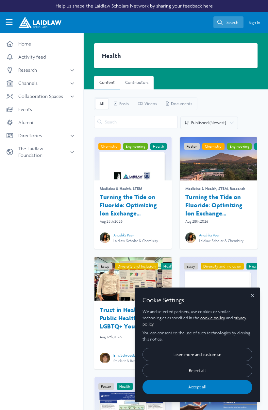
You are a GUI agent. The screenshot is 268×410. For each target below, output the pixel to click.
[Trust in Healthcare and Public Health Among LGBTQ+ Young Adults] (133, 279)
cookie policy (212, 318)
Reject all (197, 370)
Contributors (136, 82)
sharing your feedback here (184, 6)
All (102, 103)
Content (107, 82)
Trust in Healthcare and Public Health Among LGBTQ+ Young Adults (133, 318)
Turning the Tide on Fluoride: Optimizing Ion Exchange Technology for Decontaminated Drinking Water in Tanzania (128, 205)
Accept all (197, 387)
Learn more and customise (197, 354)
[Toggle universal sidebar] (9, 22)
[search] (228, 22)
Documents (181, 103)
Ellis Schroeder (125, 355)
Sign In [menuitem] (254, 22)
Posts (124, 103)
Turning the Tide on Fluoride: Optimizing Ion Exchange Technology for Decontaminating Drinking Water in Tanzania (214, 205)
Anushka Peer (123, 235)
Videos (150, 103)
